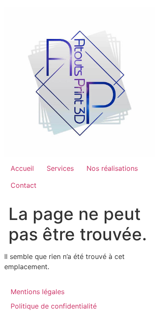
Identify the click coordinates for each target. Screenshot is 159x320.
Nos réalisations (112, 168)
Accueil (22, 168)
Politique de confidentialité (54, 306)
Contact (23, 185)
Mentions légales (37, 291)
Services (60, 168)
